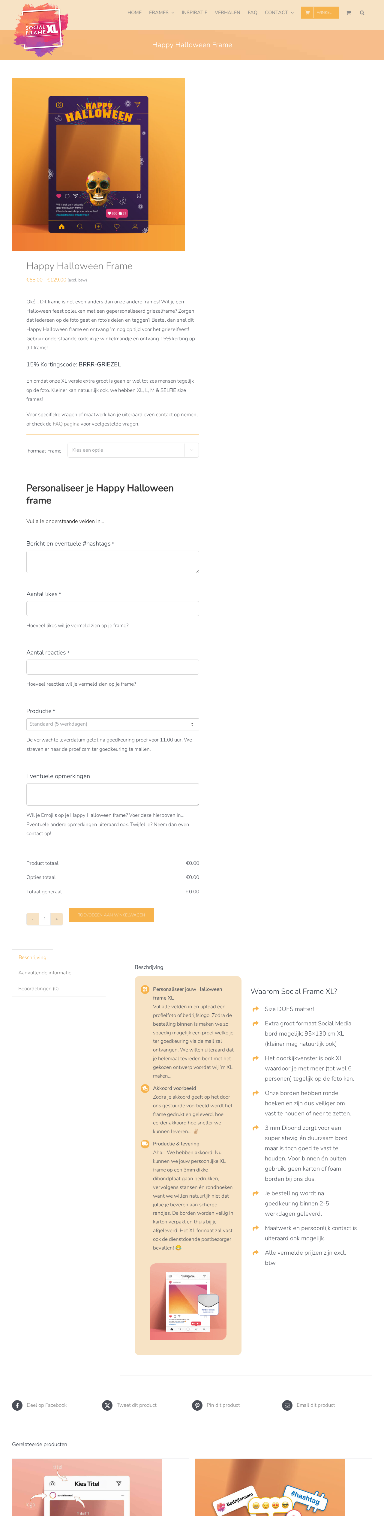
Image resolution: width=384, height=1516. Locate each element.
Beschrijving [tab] (32, 957)
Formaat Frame (45, 450)
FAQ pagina (66, 423)
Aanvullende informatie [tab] (44, 972)
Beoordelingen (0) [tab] (38, 988)
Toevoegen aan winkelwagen (111, 915)
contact (164, 414)
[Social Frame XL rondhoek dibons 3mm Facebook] (188, 1265)
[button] (362, 12)
